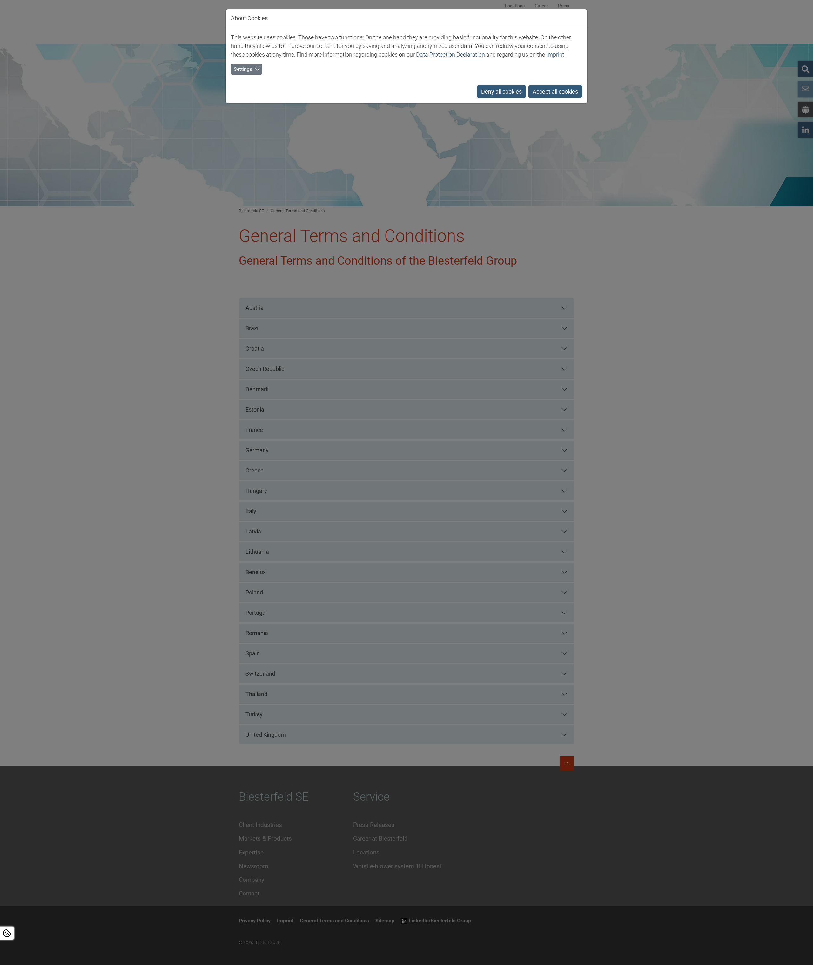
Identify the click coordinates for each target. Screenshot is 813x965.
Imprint (555, 54)
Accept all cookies (555, 91)
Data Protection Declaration (450, 54)
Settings (243, 69)
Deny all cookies (501, 91)
